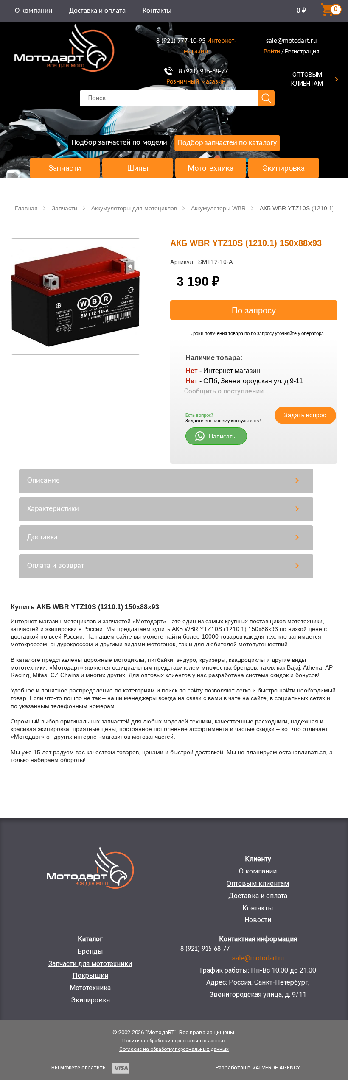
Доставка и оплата (97, 10)
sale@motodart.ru (291, 41)
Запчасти (64, 168)
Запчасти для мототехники (90, 964)
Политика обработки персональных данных (174, 1041)
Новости (257, 920)
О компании (33, 10)
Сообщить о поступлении (224, 391)
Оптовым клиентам (258, 883)
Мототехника (210, 168)
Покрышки (90, 975)
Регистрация (302, 51)
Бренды (90, 951)
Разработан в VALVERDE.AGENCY (258, 1067)
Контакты (157, 10)
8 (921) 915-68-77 (203, 71)
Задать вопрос (305, 415)
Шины (138, 168)
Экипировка (284, 168)
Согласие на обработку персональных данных (174, 1049)
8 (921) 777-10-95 (180, 41)
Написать (222, 436)
